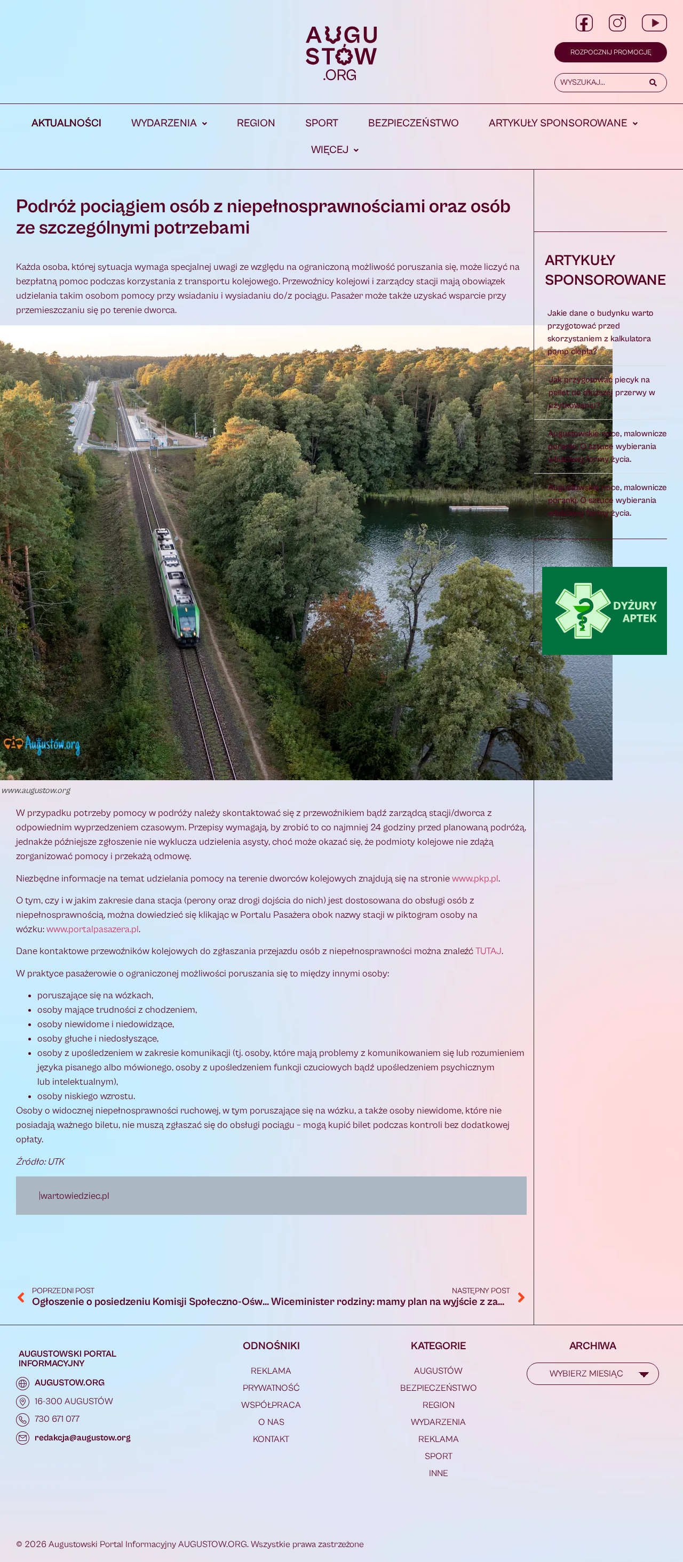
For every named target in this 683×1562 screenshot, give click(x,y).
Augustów (438, 1371)
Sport (321, 123)
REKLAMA (271, 1371)
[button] (169, 123)
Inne (438, 1473)
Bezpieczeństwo (413, 123)
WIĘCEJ (329, 150)
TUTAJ (488, 951)
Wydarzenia (164, 123)
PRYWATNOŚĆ (271, 1388)
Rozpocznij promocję (610, 53)
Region (256, 123)
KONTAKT (271, 1439)
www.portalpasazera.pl (92, 929)
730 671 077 (57, 1419)
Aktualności (66, 123)
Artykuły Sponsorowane (558, 123)
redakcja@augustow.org (83, 1437)
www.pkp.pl (475, 878)
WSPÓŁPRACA (271, 1405)
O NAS (271, 1422)
